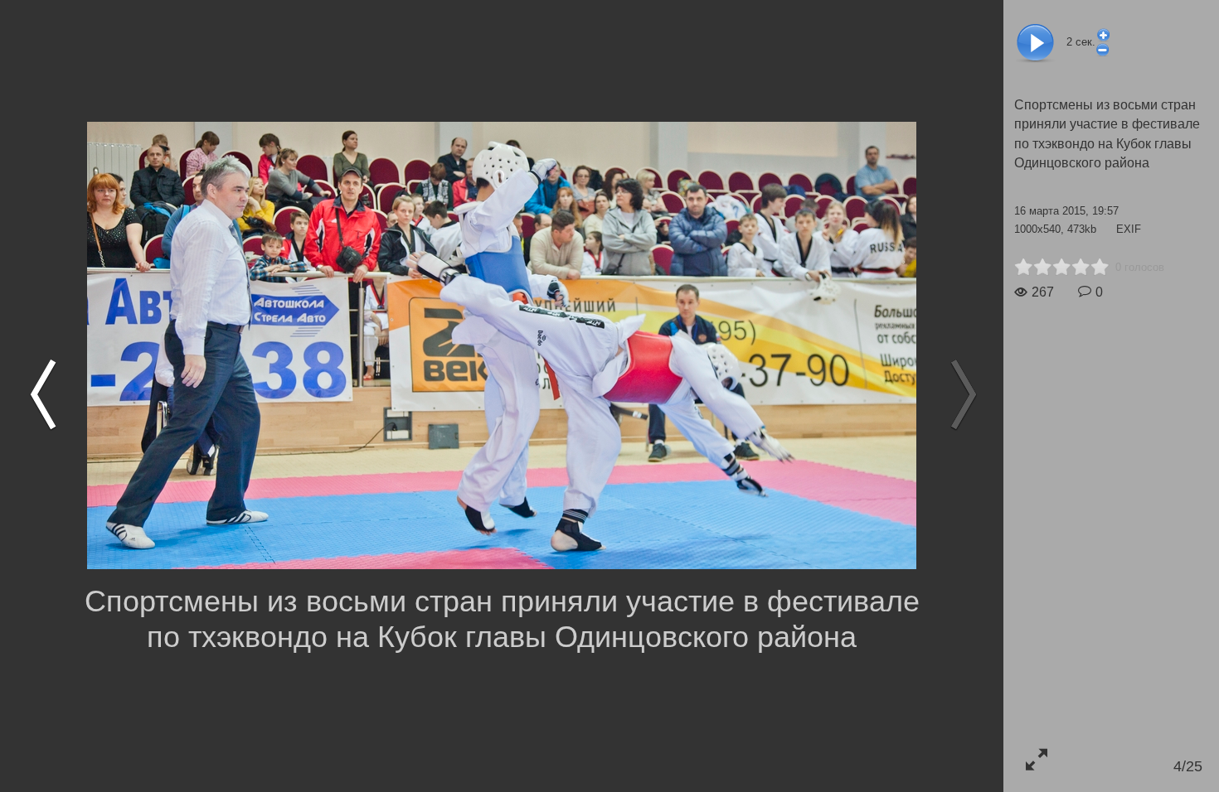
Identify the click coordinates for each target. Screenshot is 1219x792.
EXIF (1128, 229)
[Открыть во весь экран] (1036, 759)
